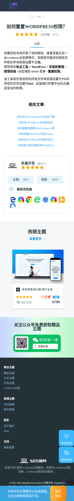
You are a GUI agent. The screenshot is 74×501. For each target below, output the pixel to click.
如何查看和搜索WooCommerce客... (37, 128)
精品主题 (9, 373)
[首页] (32, 17)
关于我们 (9, 426)
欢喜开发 (28, 163)
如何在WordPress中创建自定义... (37, 139)
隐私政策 (9, 447)
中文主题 (9, 378)
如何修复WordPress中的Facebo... (37, 134)
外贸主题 (9, 383)
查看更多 (35, 238)
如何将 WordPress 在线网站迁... (37, 122)
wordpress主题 (12, 388)
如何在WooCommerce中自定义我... (37, 116)
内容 (37, 43)
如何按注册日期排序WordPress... (37, 145)
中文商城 (9, 404)
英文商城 (9, 409)
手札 (39, 17)
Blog (6, 431)
